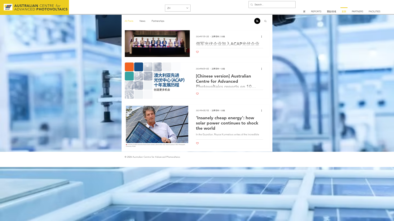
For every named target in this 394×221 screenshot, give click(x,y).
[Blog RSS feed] (257, 21)
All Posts (129, 20)
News (142, 20)
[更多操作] (262, 36)
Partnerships (158, 20)
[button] (265, 21)
